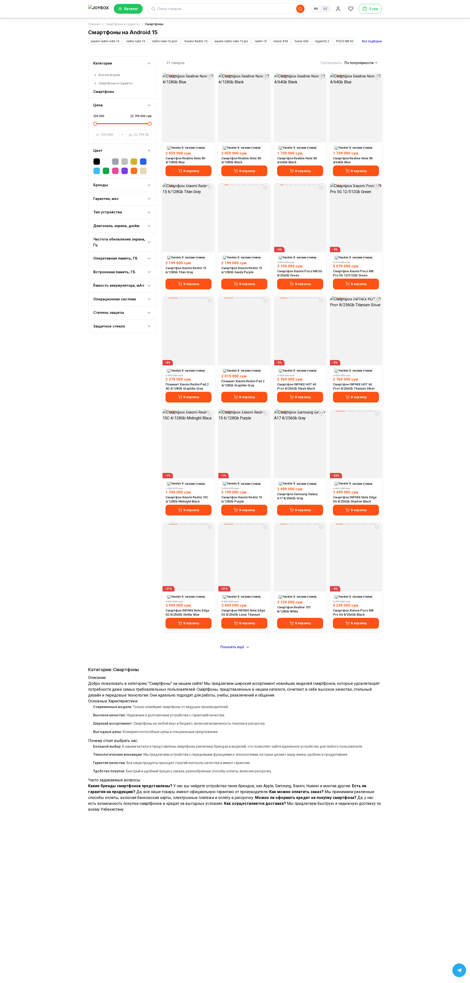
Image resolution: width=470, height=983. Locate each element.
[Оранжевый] (133, 170)
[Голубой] (96, 170)
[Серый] (115, 161)
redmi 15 (261, 41)
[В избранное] (209, 78)
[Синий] (143, 161)
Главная (94, 24)
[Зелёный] (106, 170)
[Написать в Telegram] (459, 970)
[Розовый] (115, 170)
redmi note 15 (135, 41)
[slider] (95, 124)
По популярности (359, 63)
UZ (325, 9)
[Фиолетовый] (124, 170)
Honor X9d (281, 41)
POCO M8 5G (344, 41)
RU (316, 9)
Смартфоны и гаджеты (116, 83)
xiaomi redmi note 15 (105, 41)
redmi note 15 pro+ (164, 41)
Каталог (131, 9)
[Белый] (106, 161)
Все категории (109, 75)
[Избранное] (351, 9)
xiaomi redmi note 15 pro (231, 41)
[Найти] (300, 9)
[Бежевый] (143, 170)
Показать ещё (232, 647)
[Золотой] (133, 161)
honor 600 (301, 41)
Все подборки (372, 41)
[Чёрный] (96, 161)
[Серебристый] (124, 161)
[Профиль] (338, 9)
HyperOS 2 (322, 41)
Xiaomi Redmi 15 (196, 41)
